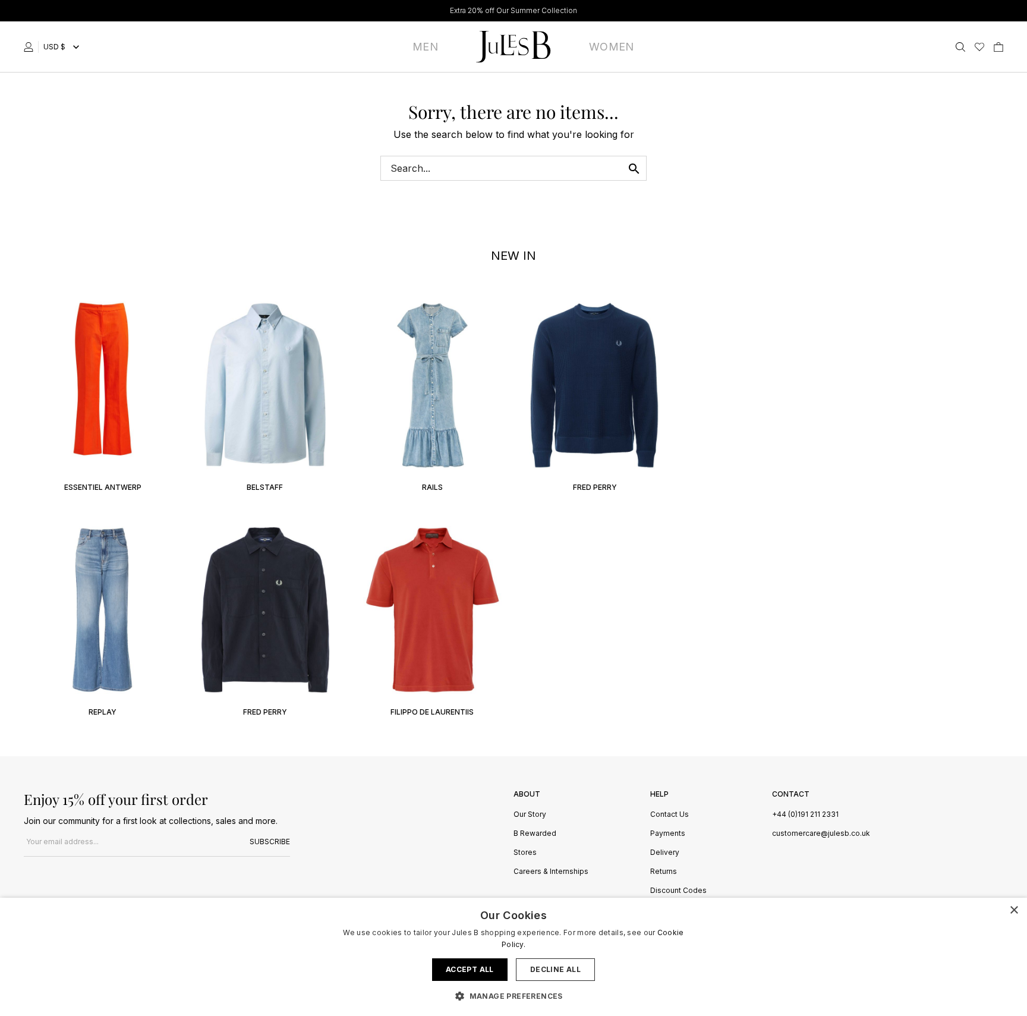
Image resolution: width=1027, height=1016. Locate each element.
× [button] (1013, 910)
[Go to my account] (31, 47)
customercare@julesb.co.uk (821, 833)
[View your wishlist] (979, 47)
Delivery (664, 853)
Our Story (530, 815)
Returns (663, 872)
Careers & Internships (551, 872)
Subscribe (270, 841)
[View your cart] (998, 47)
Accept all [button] (470, 969)
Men (425, 46)
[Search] (960, 47)
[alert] (513, 957)
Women (611, 46)
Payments (667, 834)
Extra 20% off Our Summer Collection (513, 10)
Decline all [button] (555, 969)
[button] (513, 996)
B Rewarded (535, 834)
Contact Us (669, 815)
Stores (525, 853)
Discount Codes (678, 891)
